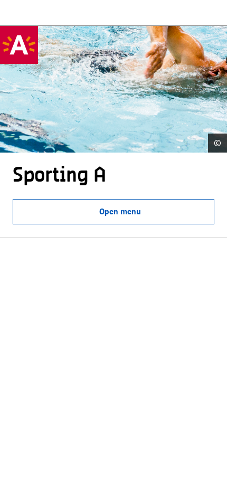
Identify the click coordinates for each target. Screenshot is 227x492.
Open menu (120, 211)
